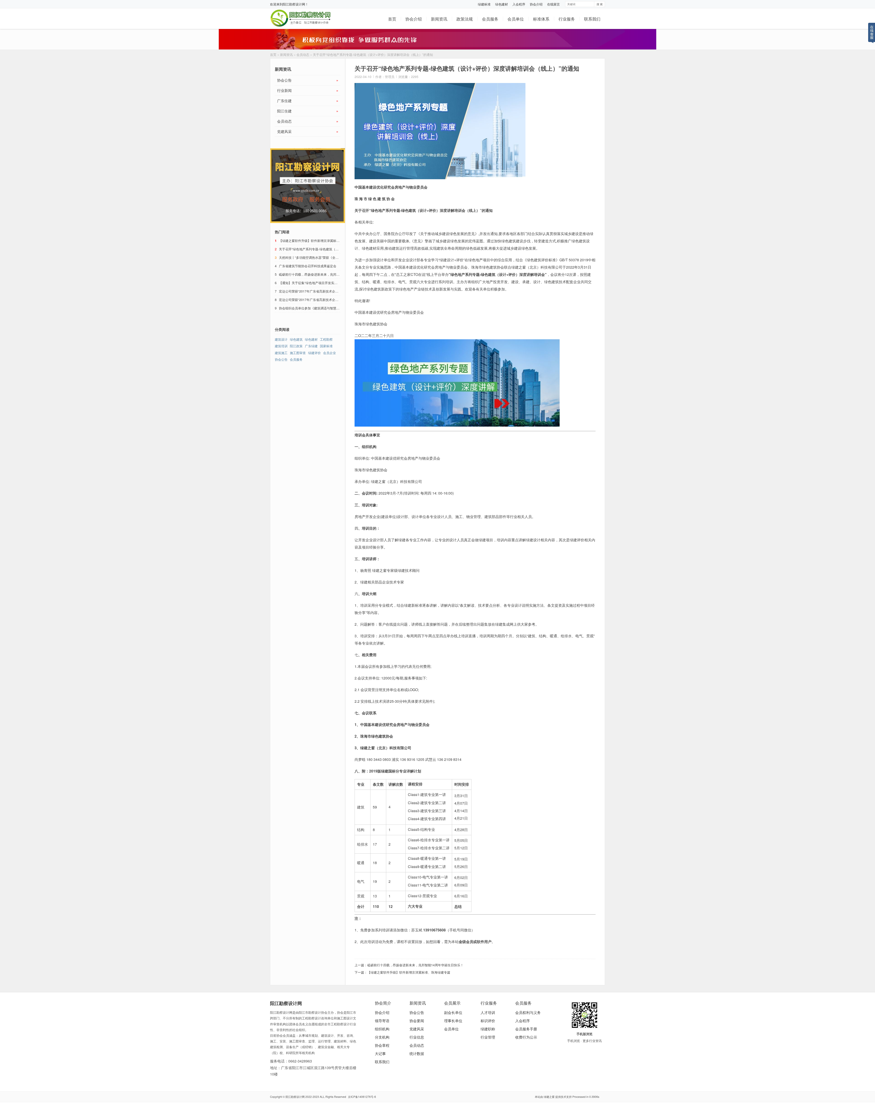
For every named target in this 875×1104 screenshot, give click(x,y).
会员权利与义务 (528, 1012)
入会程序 (518, 4)
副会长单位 (453, 1012)
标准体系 (541, 19)
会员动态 (302, 54)
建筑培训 (281, 346)
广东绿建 (311, 346)
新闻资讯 (439, 19)
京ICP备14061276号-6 (362, 1097)
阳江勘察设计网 (294, 4)
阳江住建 (307, 111)
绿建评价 (314, 352)
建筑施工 (281, 352)
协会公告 (307, 80)
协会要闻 (416, 1020)
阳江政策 (296, 346)
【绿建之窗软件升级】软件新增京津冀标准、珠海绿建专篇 (408, 972)
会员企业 (329, 352)
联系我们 (592, 19)
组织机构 (382, 1028)
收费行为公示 (526, 1037)
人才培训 (488, 1012)
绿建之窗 (549, 1097)
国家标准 (326, 346)
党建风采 (307, 131)
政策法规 (464, 19)
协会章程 (382, 1045)
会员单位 (515, 19)
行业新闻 (307, 90)
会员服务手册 (526, 1028)
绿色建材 (501, 4)
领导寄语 (382, 1020)
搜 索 (600, 4)
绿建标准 (484, 4)
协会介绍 (536, 4)
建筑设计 (281, 339)
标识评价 (488, 1020)
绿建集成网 (504, 624)
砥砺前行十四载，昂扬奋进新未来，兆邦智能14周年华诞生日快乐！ (415, 965)
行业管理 (488, 1037)
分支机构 (382, 1037)
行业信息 (416, 1037)
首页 (392, 19)
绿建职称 (488, 1028)
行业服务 (566, 19)
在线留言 (553, 4)
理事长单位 (453, 1020)
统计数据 (416, 1053)
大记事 (380, 1053)
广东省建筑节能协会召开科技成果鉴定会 (307, 266)
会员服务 (490, 19)
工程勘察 (326, 339)
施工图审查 (298, 352)
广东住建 (307, 100)
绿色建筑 (296, 339)
